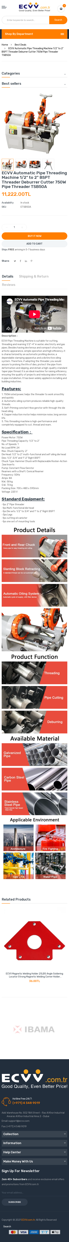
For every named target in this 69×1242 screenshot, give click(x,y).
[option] (7, 165)
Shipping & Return (34, 276)
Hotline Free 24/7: (22, 1098)
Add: (4, 1112)
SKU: (4, 206)
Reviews (8, 285)
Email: (5, 1121)
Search (7, 1226)
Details (7, 276)
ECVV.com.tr (28, 1219)
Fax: (4, 1126)
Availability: (8, 202)
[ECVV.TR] (34, 5)
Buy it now (34, 236)
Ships (5, 249)
